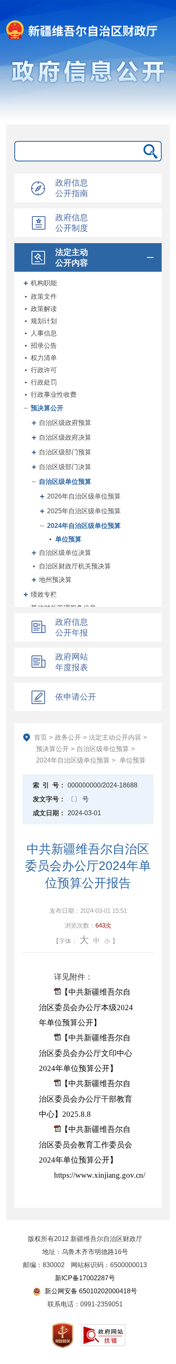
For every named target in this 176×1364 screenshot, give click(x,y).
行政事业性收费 (54, 394)
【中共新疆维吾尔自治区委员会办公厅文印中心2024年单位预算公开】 (85, 1053)
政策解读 (44, 308)
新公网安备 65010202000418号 (90, 1291)
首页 (40, 737)
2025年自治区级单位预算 (84, 511)
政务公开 (68, 737)
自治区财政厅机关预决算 (75, 566)
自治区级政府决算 (65, 437)
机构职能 (44, 283)
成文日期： (49, 812)
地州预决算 (55, 579)
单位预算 (68, 539)
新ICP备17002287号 (85, 1278)
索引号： (49, 785)
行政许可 (44, 370)
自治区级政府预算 (65, 422)
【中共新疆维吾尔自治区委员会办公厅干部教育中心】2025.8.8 (85, 1098)
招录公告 (44, 345)
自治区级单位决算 (65, 552)
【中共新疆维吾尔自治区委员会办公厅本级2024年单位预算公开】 (86, 1007)
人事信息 (44, 333)
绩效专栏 (44, 594)
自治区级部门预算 (65, 452)
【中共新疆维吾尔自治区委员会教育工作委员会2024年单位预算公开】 (85, 1144)
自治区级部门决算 (65, 466)
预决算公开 (47, 408)
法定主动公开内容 (115, 737)
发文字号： (49, 799)
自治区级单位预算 (65, 481)
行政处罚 (44, 382)
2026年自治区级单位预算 (84, 496)
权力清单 (44, 357)
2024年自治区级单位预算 (84, 525)
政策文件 (44, 296)
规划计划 (44, 321)
